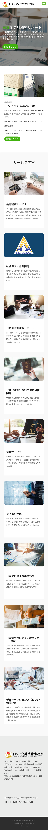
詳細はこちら (12, 138)
